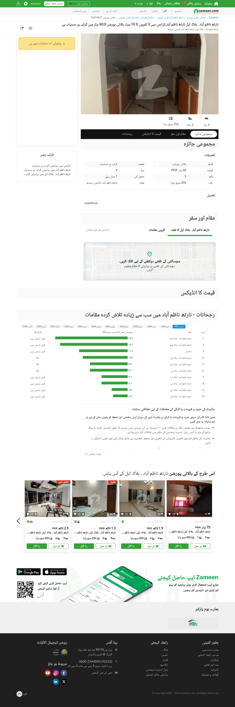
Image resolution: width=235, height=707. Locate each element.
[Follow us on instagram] (55, 676)
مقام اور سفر (178, 134)
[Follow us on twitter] (63, 685)
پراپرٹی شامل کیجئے (157, 674)
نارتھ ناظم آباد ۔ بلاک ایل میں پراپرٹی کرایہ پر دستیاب (46, 174)
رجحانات (127, 134)
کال (35, 546)
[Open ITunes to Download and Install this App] (54, 574)
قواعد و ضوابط (210, 674)
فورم (165, 660)
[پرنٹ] (30, 28)
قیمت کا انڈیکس (151, 134)
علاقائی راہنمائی (172, 4)
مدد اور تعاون (211, 664)
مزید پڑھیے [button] (95, 454)
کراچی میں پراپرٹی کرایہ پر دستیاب (51, 166)
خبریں (164, 655)
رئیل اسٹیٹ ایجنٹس (157, 669)
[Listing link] (47, 516)
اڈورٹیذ (214, 669)
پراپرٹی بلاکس (192, 4)
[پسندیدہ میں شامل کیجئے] (28, 514)
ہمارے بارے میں (210, 650)
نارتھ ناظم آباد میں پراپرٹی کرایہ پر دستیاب (47, 170)
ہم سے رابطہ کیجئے (208, 655)
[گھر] (216, 4)
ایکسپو (164, 664)
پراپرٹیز (208, 4)
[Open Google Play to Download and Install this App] (29, 574)
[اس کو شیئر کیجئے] (32, 514)
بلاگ (158, 4)
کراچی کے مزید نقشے (97, 230)
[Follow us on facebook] (63, 676)
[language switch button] (35, 3)
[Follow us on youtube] (47, 676)
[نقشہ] (36, 514)
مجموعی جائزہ (203, 134)
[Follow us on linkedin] (55, 685)
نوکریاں (214, 660)
